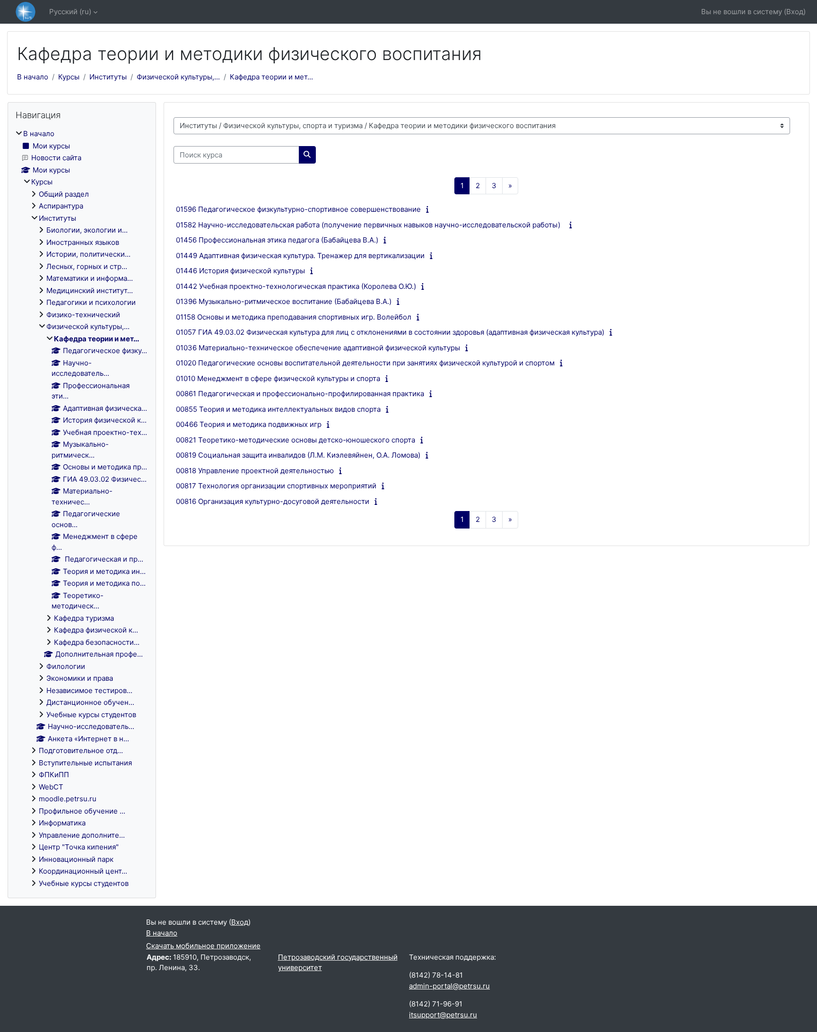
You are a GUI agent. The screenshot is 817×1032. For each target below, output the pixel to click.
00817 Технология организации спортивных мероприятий (276, 485)
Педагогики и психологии (91, 302)
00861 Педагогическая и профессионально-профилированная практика (300, 393)
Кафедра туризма (84, 618)
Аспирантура (61, 205)
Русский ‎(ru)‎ (70, 11)
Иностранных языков (82, 242)
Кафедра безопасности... (96, 642)
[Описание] (429, 209)
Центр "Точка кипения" (79, 846)
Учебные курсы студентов (91, 714)
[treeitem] (82, 509)
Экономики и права (79, 678)
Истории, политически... (88, 254)
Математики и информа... (89, 278)
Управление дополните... (82, 835)
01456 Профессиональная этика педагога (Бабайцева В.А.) (277, 239)
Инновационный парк (76, 859)
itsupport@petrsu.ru (443, 1014)
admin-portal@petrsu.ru (449, 985)
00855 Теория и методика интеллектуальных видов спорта (278, 409)
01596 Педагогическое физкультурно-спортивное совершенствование (298, 209)
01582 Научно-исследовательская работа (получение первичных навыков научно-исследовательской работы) (370, 224)
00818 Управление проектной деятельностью (255, 470)
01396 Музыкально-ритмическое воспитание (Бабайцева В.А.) (283, 301)
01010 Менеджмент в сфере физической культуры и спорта (278, 378)
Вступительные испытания (85, 762)
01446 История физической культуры (240, 270)
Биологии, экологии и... (87, 229)
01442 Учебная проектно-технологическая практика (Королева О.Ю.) (296, 286)
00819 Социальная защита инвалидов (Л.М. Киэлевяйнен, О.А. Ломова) (298, 455)
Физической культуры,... (178, 76)
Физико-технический (83, 314)
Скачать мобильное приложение (203, 945)
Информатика (62, 822)
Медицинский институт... (89, 290)
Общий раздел (64, 194)
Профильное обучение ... (82, 811)
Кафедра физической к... (96, 629)
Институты (108, 76)
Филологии (65, 666)
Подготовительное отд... (81, 750)
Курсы (68, 76)
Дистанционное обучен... (90, 702)
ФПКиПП (54, 774)
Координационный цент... (83, 871)
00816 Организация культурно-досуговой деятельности (272, 501)
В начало (32, 76)
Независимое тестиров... (89, 690)
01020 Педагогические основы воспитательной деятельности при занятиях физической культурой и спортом (365, 362)
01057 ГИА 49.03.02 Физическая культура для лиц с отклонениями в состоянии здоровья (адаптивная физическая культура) (390, 332)
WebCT (51, 786)
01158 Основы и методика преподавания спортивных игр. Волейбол (293, 316)
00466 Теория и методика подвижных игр (249, 424)
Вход (794, 11)
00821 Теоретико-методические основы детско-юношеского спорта (295, 439)
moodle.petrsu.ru (67, 798)
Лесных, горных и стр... (86, 266)
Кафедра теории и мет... (271, 76)
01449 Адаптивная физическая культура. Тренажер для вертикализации (300, 255)
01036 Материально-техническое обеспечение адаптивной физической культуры (318, 347)
